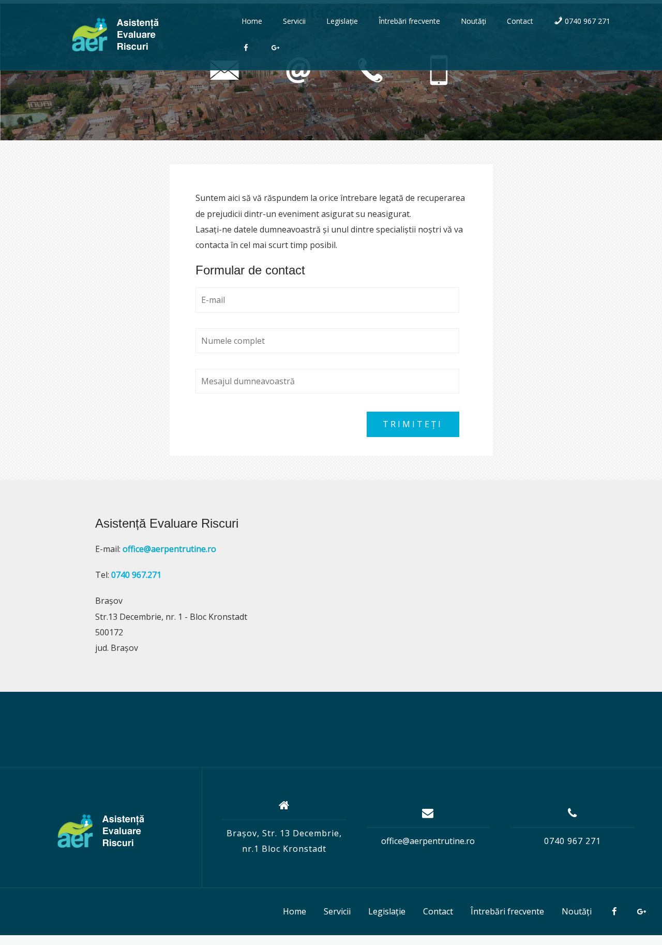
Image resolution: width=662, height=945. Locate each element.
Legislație (342, 21)
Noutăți (473, 21)
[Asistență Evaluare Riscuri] (101, 831)
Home (252, 21)
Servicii (294, 21)
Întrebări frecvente (409, 21)
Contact (520, 21)
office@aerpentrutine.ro (428, 841)
